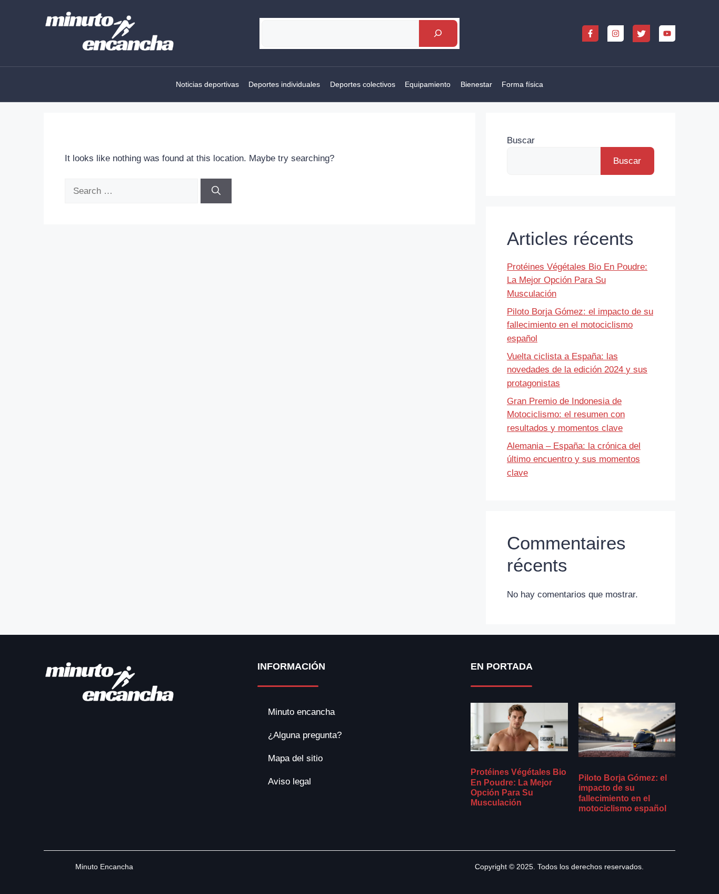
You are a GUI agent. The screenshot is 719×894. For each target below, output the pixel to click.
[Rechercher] (438, 33)
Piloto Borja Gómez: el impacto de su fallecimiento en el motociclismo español (580, 325)
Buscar (521, 140)
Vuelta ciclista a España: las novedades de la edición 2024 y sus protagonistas (577, 369)
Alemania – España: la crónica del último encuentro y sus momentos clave (574, 459)
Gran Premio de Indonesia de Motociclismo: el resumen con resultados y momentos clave (566, 414)
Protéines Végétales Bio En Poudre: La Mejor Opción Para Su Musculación (577, 280)
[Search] (216, 191)
